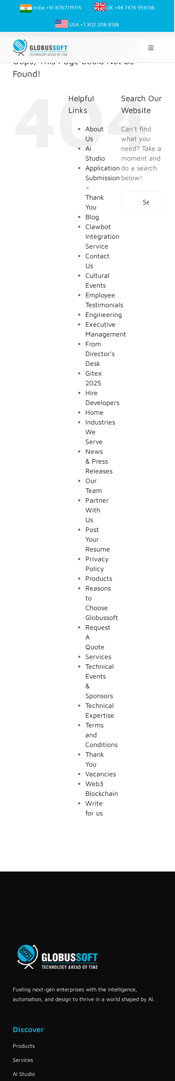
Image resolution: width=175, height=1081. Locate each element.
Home (94, 412)
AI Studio (24, 1073)
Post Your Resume (97, 539)
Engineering (103, 314)
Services (98, 656)
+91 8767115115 (64, 7)
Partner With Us (97, 510)
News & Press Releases (99, 461)
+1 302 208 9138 (99, 24)
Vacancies (100, 774)
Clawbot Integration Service (102, 236)
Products (98, 578)
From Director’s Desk (100, 353)
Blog (92, 217)
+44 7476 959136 (134, 7)
